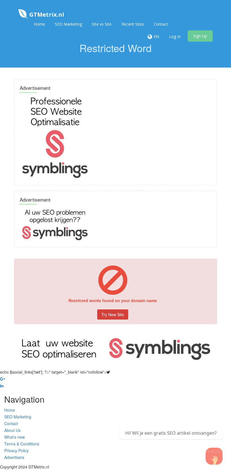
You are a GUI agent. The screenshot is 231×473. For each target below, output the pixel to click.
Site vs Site (102, 24)
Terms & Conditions (21, 444)
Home (39, 24)
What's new (14, 437)
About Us (12, 430)
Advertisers (14, 457)
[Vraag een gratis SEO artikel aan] (214, 456)
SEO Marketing (68, 24)
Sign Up (200, 36)
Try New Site (112, 314)
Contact (161, 24)
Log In (175, 36)
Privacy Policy (16, 450)
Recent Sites (132, 24)
